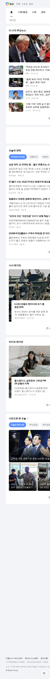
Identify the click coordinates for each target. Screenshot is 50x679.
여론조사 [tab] (34, 157)
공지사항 (44, 658)
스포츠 (25, 4)
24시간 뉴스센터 (31, 658)
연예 (18, 4)
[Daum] (7, 4)
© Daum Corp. (12, 670)
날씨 (31, 4)
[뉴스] (11, 4)
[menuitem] (11, 12)
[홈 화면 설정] (44, 673)
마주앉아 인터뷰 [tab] (18, 157)
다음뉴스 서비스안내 (14, 658)
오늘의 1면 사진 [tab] (17, 425)
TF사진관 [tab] (33, 425)
